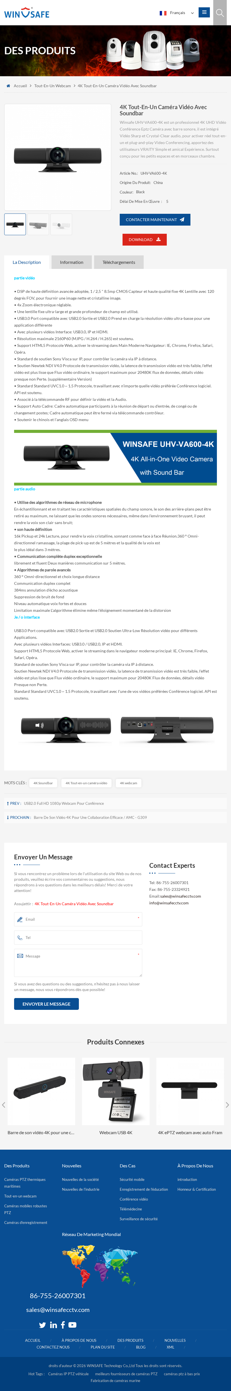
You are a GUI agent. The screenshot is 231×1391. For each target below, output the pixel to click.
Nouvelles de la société (80, 1179)
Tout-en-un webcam (52, 85)
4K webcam (128, 783)
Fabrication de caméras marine (115, 1380)
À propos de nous (79, 1340)
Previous (3, 1105)
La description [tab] (27, 262)
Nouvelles (175, 1340)
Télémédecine (131, 1209)
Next (227, 1105)
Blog (141, 1347)
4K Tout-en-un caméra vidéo (86, 783)
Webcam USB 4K (115, 1132)
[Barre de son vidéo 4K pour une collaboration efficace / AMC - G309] (41, 1091)
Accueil (20, 85)
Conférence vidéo (134, 1199)
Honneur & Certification (196, 1189)
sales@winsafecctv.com (180, 896)
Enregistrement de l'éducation (144, 1189)
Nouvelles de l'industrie (80, 1189)
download (141, 239)
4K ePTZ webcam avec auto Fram (190, 1132)
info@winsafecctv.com (169, 902)
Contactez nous (53, 1347)
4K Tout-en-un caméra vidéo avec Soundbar (74, 903)
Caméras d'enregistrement (25, 1222)
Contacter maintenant (151, 219)
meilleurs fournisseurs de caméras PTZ (126, 1374)
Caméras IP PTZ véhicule (68, 1374)
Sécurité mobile (132, 1179)
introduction (187, 1179)
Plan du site (103, 1347)
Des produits (130, 1340)
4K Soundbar (43, 783)
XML (170, 1347)
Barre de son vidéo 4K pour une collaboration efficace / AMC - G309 (90, 817)
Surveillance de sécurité (139, 1219)
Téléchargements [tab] (119, 262)
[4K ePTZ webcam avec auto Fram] (190, 1091)
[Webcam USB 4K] (116, 1091)
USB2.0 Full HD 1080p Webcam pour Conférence (64, 803)
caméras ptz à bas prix (182, 1374)
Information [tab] (71, 262)
